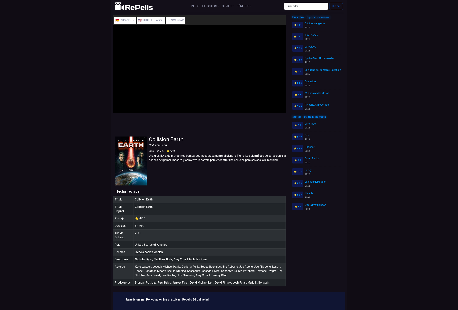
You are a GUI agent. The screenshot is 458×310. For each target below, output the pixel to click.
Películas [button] (209, 6)
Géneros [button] (243, 6)
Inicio (195, 6)
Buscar (336, 6)
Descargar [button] (176, 20)
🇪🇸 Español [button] (123, 20)
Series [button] (227, 6)
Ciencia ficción (144, 252)
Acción (158, 252)
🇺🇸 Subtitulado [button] (150, 20)
